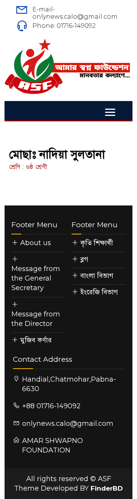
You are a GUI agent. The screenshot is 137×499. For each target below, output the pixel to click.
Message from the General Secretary (35, 278)
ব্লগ (84, 259)
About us (35, 243)
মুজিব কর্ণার (36, 340)
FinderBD (107, 488)
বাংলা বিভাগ (96, 275)
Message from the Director (35, 319)
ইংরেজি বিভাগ (99, 292)
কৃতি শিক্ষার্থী (96, 243)
